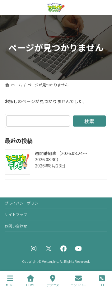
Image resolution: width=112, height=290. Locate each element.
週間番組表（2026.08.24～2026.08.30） (61, 156)
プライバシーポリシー (23, 203)
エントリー (78, 285)
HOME (30, 285)
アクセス (53, 285)
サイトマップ (16, 214)
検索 (89, 121)
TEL (102, 285)
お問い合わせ (16, 225)
